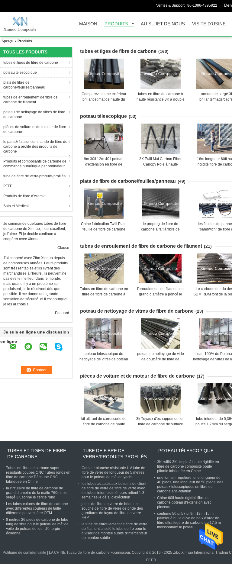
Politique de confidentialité (24, 552)
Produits (116, 24)
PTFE (7, 186)
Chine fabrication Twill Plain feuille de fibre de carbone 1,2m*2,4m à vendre (104, 229)
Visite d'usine (209, 24)
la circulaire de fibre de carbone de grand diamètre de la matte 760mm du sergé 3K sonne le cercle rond (37, 492)
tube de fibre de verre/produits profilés (34, 176)
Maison (88, 24)
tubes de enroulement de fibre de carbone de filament (30, 99)
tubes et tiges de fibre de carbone (30, 62)
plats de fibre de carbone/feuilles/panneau (24, 84)
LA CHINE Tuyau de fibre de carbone (79, 552)
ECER (151, 560)
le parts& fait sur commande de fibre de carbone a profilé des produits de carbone (35, 146)
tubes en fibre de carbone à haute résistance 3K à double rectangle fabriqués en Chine (161, 99)
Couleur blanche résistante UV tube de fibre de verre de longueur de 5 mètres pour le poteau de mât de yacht (113, 472)
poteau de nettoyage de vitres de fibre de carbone (34, 114)
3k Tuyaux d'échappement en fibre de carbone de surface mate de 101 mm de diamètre (160, 424)
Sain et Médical (16, 206)
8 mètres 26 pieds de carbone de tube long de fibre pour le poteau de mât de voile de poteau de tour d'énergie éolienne (37, 526)
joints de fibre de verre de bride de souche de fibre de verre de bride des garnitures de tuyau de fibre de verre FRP (112, 511)
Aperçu (7, 41)
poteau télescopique (20, 72)
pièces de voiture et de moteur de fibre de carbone (34, 129)
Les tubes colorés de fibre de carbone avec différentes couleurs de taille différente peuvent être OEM (37, 508)
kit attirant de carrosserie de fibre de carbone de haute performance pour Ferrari (104, 424)
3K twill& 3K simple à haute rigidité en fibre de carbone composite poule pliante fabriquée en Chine (188, 466)
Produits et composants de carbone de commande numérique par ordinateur (34, 163)
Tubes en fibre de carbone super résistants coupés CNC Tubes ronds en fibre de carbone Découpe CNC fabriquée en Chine (38, 475)
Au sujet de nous (163, 24)
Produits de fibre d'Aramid (24, 196)
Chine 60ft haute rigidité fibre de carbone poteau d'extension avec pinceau (184, 502)
